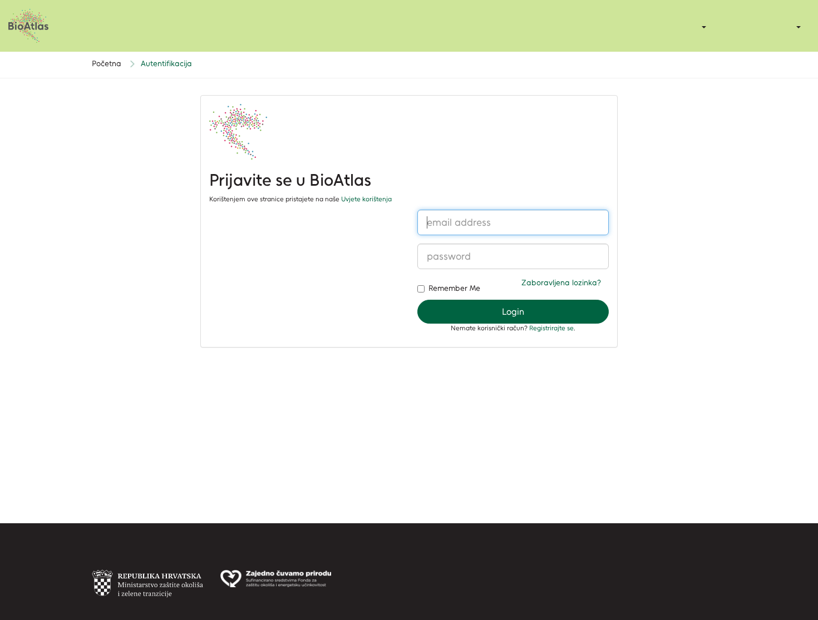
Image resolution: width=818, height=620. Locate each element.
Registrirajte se (551, 328)
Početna (106, 63)
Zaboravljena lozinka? (561, 282)
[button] (798, 27)
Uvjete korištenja (366, 199)
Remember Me (454, 288)
